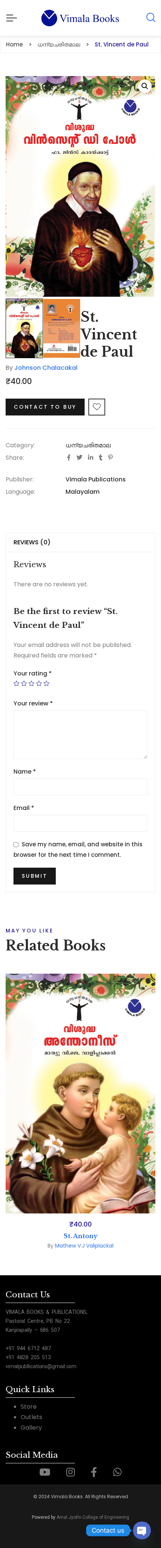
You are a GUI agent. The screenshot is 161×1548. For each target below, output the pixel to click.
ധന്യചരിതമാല (88, 445)
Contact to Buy (45, 407)
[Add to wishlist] (96, 407)
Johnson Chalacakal (46, 367)
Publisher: (20, 479)
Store (29, 1406)
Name (24, 771)
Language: (20, 491)
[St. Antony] (80, 1093)
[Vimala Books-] (81, 18)
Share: (15, 457)
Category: (20, 445)
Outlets (31, 1417)
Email (23, 808)
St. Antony (81, 1236)
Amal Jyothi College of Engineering (93, 1517)
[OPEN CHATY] (142, 1530)
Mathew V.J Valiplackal (84, 1245)
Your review (33, 703)
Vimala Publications (96, 479)
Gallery (31, 1427)
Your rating (32, 673)
